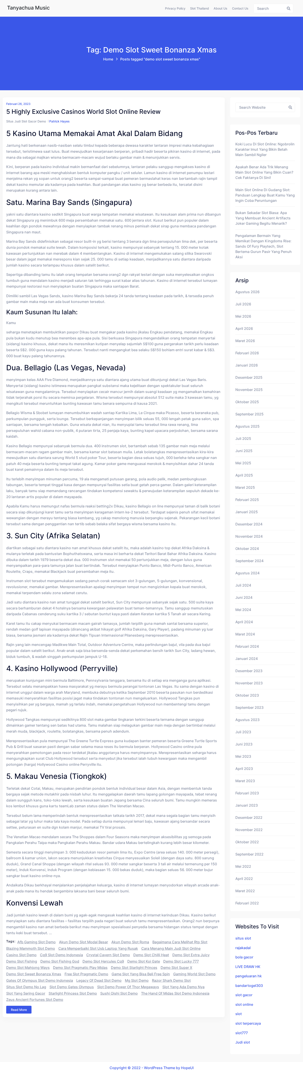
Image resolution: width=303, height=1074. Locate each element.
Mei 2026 (243, 316)
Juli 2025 (243, 438)
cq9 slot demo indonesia (61, 955)
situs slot (243, 938)
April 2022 (244, 878)
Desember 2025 (248, 377)
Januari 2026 (246, 365)
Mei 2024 (243, 609)
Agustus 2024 (247, 573)
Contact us (240, 8)
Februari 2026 (247, 353)
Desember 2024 (248, 524)
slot (238, 1014)
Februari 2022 (247, 903)
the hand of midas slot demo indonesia (175, 993)
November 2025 (249, 389)
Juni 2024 (243, 597)
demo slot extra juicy (191, 955)
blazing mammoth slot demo (30, 948)
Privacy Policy (175, 8)
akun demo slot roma (130, 942)
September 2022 (249, 854)
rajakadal (243, 948)
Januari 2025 (246, 512)
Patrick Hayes (59, 121)
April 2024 (244, 622)
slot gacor (243, 995)
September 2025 (249, 414)
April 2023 (244, 768)
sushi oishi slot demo (119, 993)
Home (108, 59)
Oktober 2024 (247, 548)
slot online (244, 1004)
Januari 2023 (246, 805)
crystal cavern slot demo (108, 955)
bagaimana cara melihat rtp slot (179, 942)
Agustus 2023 (247, 719)
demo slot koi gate (143, 961)
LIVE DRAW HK (247, 966)
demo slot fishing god (59, 961)
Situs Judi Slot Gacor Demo (26, 121)
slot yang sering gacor (25, 993)
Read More (19, 1010)
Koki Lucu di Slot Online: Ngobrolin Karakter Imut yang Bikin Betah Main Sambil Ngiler (265, 149)
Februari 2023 (247, 793)
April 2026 (244, 328)
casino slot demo (21, 955)
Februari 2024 (247, 646)
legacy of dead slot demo (99, 980)
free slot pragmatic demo (86, 974)
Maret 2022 (245, 891)
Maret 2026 (245, 341)
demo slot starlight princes (134, 967)
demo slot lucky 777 (181, 961)
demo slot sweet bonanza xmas (33, 974)
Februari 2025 (247, 499)
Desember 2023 (248, 671)
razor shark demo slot (171, 980)
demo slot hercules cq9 (103, 961)
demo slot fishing (21, 961)
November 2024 (249, 536)
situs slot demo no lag (26, 987)
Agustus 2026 (247, 292)
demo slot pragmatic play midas (80, 967)
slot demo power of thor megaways (128, 987)
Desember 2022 (248, 817)
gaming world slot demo (194, 974)
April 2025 (244, 475)
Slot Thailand (199, 8)
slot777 (241, 1033)
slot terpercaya (248, 1023)
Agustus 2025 (247, 426)
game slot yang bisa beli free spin (141, 974)
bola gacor (244, 957)
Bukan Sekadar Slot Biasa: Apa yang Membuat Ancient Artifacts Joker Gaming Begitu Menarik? (263, 218)
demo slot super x (176, 967)
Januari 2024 (246, 658)
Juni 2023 (243, 744)
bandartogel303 (249, 985)
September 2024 (249, 561)
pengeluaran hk (248, 976)
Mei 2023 (243, 756)
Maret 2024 (245, 634)
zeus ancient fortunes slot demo (34, 999)
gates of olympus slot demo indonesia (39, 980)
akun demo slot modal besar (83, 942)
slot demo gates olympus (71, 987)
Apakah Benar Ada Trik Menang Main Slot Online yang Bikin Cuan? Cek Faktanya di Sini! (264, 172)
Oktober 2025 (247, 402)
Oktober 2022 (247, 842)
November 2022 (249, 830)
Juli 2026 (243, 304)
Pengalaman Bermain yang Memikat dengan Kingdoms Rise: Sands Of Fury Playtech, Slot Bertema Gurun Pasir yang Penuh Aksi (263, 246)
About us (220, 8)
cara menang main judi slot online (171, 948)
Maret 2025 (245, 487)
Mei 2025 (243, 463)
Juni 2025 (243, 451)
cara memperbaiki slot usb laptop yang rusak (98, 948)
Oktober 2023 (247, 695)
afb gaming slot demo (36, 942)
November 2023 (249, 683)
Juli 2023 (243, 732)
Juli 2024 (243, 585)
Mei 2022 (243, 866)
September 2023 (249, 707)
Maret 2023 (245, 781)
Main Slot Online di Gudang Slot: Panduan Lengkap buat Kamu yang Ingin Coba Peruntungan (265, 195)
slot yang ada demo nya (183, 987)
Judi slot (242, 1042)
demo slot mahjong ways (28, 967)
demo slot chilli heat (151, 955)
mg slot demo (137, 980)
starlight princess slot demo (73, 993)
